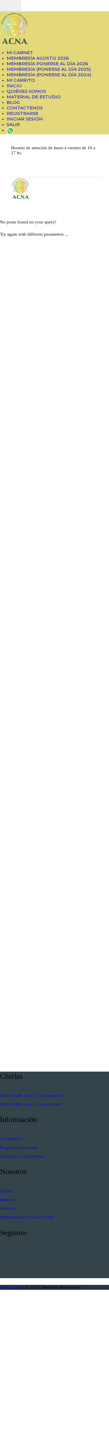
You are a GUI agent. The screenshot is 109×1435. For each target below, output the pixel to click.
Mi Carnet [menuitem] (20, 52)
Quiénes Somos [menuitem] (26, 91)
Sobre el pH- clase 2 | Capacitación (31, 1095)
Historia (7, 1199)
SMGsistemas (13, 1287)
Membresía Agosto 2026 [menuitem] (38, 58)
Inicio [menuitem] (14, 85)
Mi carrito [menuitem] (21, 80)
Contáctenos (11, 1138)
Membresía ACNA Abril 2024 (27, 1217)
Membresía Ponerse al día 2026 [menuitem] (47, 63)
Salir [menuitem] (13, 124)
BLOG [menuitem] (13, 102)
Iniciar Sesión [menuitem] (25, 119)
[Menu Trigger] (10, 5)
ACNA (6, 1191)
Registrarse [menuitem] (22, 113)
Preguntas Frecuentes (19, 1147)
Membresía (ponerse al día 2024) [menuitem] (49, 74)
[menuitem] (10, 130)
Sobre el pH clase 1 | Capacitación (31, 1104)
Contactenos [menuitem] (25, 108)
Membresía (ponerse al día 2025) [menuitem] (49, 69)
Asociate (8, 1208)
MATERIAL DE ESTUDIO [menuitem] (34, 97)
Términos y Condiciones (22, 1156)
